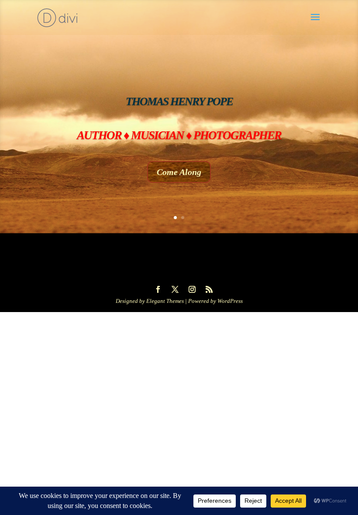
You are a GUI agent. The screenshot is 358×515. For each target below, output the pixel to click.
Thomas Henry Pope (179, 101)
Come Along (179, 172)
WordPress (230, 301)
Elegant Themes (165, 301)
